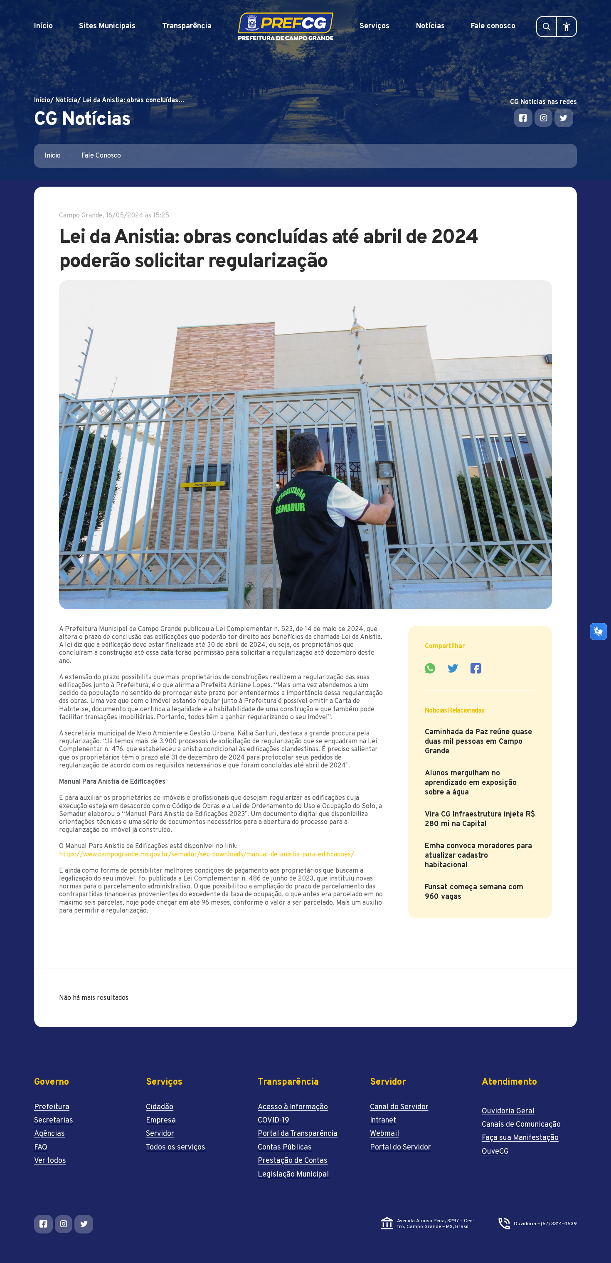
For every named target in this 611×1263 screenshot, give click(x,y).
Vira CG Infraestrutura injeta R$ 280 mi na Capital (480, 819)
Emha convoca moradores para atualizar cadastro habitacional (478, 855)
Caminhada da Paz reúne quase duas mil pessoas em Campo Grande (478, 742)
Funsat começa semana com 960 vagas (474, 892)
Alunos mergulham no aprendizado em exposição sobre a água (471, 783)
